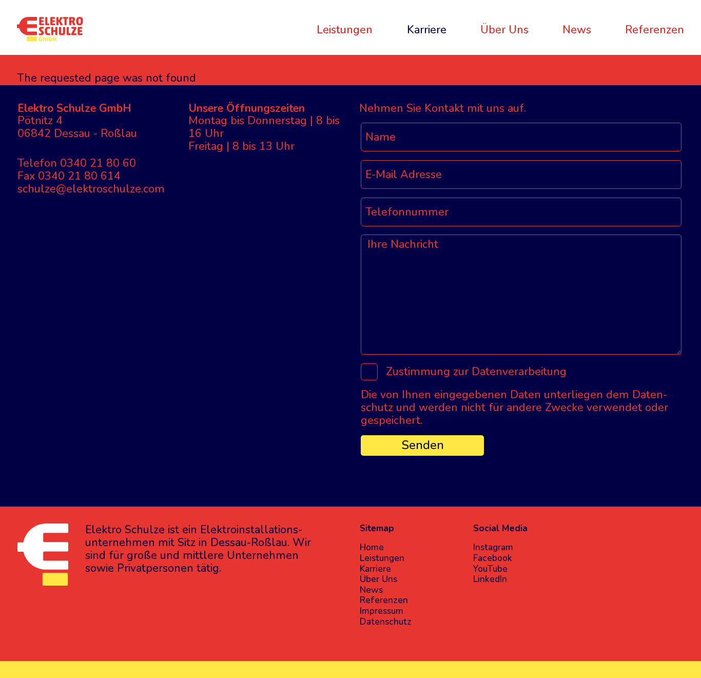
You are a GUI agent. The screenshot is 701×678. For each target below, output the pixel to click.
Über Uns (504, 29)
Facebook (492, 558)
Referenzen (654, 29)
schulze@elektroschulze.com (91, 189)
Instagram (493, 548)
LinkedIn (490, 579)
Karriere (426, 29)
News (576, 29)
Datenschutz (386, 622)
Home (372, 548)
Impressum (381, 611)
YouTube (490, 569)
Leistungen (345, 29)
